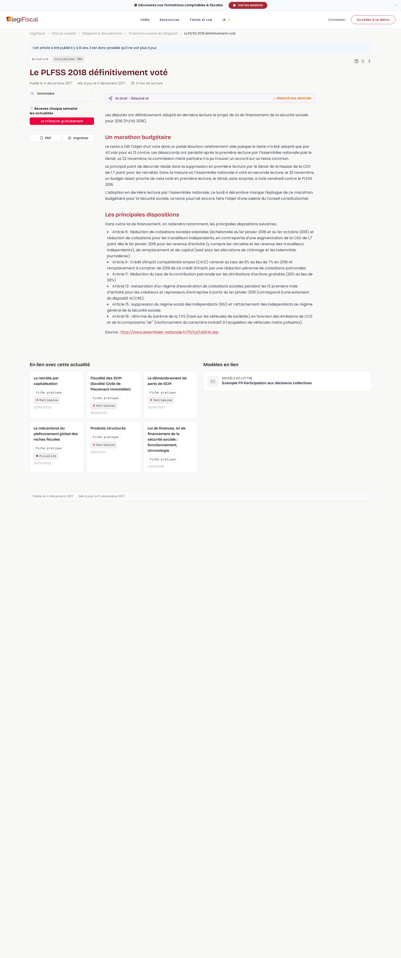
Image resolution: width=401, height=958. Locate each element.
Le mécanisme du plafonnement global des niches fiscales (56, 434)
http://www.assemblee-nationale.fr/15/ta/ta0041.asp (169, 332)
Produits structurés (108, 428)
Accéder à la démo (373, 19)
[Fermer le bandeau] (395, 5)
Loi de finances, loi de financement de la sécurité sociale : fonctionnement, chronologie (166, 439)
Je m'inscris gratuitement (61, 121)
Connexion (337, 19)
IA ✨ (227, 19)
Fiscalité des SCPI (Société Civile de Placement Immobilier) (111, 383)
